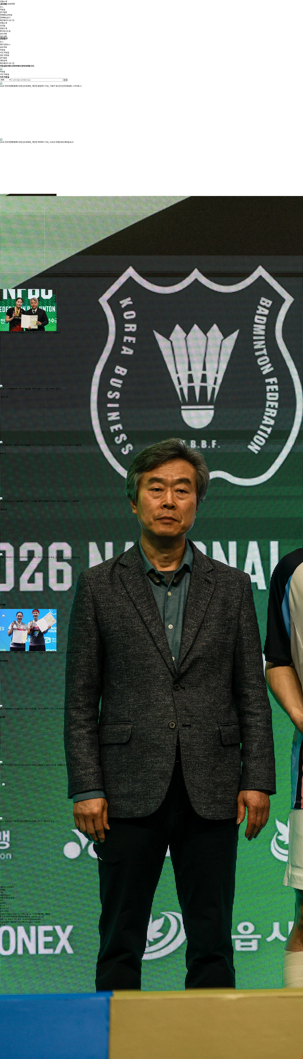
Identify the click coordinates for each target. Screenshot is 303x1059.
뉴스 (1, 41)
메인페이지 (4, 20)
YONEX (3, 903)
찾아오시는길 (5, 31)
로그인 (11, 20)
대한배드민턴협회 (7, 887)
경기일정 (3, 12)
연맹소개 (3, 1)
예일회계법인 (5, 895)
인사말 (2, 25)
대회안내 (3, 60)
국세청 (2, 889)
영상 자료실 (4, 55)
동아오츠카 (4, 908)
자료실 (2, 49)
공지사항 (3, 33)
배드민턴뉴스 (5, 44)
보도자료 (3, 47)
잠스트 (2, 905)
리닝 (1, 892)
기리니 (2, 900)
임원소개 (3, 28)
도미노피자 (4, 911)
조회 (65, 79)
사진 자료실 (4, 52)
